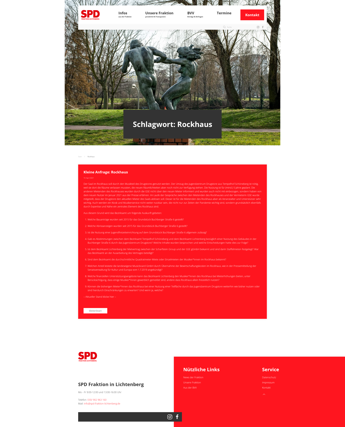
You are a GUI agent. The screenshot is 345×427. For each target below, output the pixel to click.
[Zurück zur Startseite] (95, 14)
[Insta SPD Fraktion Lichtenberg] (258, 27)
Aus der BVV (190, 387)
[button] (125, 14)
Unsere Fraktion (192, 382)
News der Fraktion (193, 377)
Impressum (268, 382)
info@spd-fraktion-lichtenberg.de (102, 403)
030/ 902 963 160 (96, 399)
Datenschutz (269, 377)
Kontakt (252, 14)
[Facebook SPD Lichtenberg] (262, 27)
